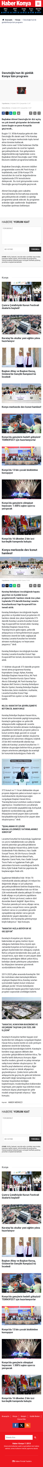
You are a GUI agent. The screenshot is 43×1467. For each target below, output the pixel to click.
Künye (15, 1416)
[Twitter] (7, 113)
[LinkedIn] (10, 113)
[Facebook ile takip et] (16, 1425)
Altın (5, 9)
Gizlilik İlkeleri (35, 1416)
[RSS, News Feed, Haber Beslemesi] (27, 1425)
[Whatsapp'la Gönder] (14, 113)
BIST (15, 9)
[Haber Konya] (16, 3)
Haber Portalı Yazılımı (23, 1461)
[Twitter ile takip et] (21, 1425)
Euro (31, 9)
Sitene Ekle (21, 1419)
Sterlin (38, 9)
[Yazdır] (18, 113)
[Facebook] (3, 113)
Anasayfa (8, 20)
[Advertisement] (21, 48)
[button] (30, 113)
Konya (17, 20)
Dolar (24, 9)
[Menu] (38, 4)
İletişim (23, 1416)
